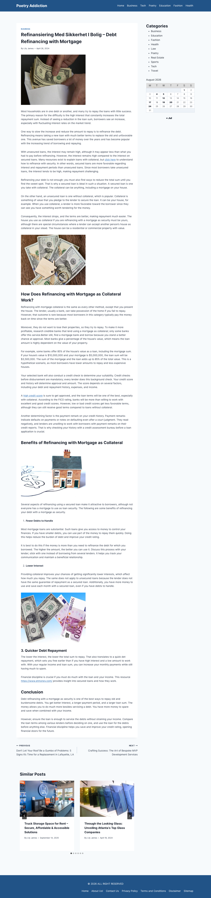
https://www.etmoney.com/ (36, 680)
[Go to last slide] (24, 815)
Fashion (178, 5)
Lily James (29, 48)
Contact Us (112, 891)
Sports (155, 61)
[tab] (71, 853)
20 (171, 102)
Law (153, 48)
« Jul (169, 118)
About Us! (97, 891)
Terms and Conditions (153, 891)
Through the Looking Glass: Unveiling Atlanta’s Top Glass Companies (104, 828)
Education (165, 5)
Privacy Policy (130, 891)
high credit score (33, 395)
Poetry (152, 5)
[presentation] (47, 799)
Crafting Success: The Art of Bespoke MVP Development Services (113, 750)
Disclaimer (175, 891)
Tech (143, 5)
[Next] (129, 815)
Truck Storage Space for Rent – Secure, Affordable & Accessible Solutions (46, 828)
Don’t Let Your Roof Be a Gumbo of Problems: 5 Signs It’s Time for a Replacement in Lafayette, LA (45, 750)
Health (189, 5)
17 (150, 102)
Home (120, 5)
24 (150, 106)
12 (163, 98)
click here (110, 159)
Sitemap (188, 891)
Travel (154, 70)
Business (132, 5)
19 (163, 102)
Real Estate (157, 57)
